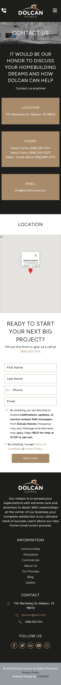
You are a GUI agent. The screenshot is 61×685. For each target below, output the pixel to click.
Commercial (30, 560)
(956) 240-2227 (40, 152)
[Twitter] (22, 645)
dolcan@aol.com (34, 615)
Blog (30, 577)
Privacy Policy (30, 672)
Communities (30, 549)
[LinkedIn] (30, 645)
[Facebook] (14, 645)
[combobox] (8, 390)
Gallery (31, 582)
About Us (30, 566)
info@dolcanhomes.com (30, 190)
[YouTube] (39, 645)
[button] (30, 271)
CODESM (43, 676)
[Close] (36, 255)
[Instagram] (47, 645)
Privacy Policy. (34, 448)
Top (58, 682)
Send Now (30, 458)
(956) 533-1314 (40, 148)
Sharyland (30, 554)
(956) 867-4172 (45, 157)
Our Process (30, 571)
